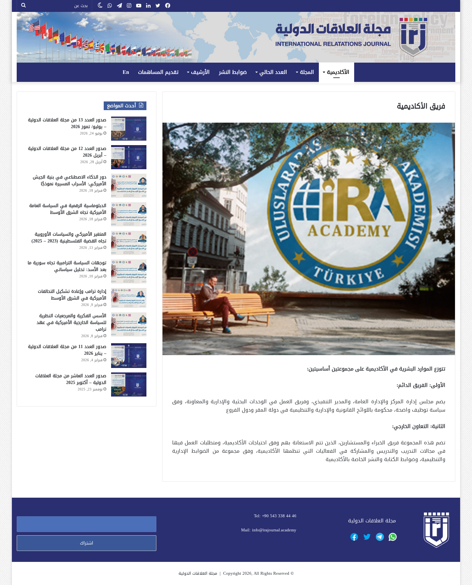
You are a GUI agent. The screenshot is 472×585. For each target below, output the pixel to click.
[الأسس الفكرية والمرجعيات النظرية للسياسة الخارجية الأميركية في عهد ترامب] (128, 324)
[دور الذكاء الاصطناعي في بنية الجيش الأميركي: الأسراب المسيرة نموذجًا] (128, 186)
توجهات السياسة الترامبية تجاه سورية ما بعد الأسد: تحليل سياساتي (67, 266)
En (126, 72)
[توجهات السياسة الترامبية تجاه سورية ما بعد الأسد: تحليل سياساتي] (128, 271)
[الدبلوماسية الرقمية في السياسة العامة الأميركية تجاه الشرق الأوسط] (128, 214)
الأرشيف (200, 72)
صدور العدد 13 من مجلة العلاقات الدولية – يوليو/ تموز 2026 (67, 123)
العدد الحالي (273, 72)
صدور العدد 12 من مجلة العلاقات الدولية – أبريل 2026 (67, 152)
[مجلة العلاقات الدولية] (236, 37)
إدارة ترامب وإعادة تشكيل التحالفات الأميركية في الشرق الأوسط (72, 294)
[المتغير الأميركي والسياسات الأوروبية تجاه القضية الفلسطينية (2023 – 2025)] (128, 243)
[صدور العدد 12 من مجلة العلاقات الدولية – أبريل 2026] (128, 157)
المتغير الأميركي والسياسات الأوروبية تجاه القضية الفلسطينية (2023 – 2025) (68, 237)
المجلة (307, 72)
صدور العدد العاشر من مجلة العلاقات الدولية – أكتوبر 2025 (70, 379)
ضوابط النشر (233, 72)
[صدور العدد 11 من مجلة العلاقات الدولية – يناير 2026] (128, 355)
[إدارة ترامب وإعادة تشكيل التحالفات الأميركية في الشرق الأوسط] (128, 298)
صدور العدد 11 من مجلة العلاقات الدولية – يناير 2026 (67, 350)
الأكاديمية (338, 72)
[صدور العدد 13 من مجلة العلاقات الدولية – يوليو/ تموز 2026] (128, 129)
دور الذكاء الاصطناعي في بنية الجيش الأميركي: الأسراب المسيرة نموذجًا (69, 180)
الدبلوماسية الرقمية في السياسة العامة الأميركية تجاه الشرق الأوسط (67, 209)
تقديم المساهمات (158, 72)
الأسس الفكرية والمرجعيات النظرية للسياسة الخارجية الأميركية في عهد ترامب (71, 322)
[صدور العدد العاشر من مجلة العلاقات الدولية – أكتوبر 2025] (128, 384)
